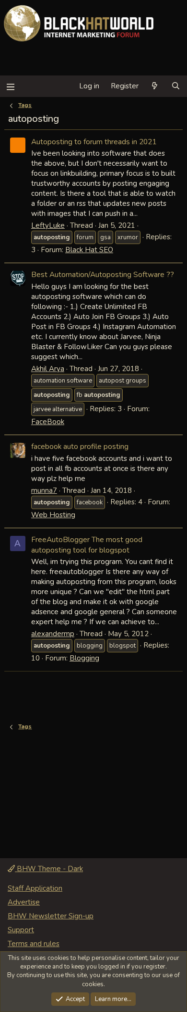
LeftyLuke (48, 225)
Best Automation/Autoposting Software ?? (102, 274)
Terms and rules (33, 943)
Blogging (84, 658)
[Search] (175, 86)
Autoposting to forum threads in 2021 (93, 142)
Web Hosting (53, 515)
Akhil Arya (47, 368)
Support (21, 930)
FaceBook (47, 421)
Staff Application (35, 888)
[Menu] (10, 86)
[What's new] (154, 86)
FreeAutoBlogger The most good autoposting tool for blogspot (86, 544)
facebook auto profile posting (80, 446)
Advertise (24, 902)
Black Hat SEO (89, 250)
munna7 (44, 490)
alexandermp (52, 634)
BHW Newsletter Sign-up (51, 916)
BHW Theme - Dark (49, 869)
